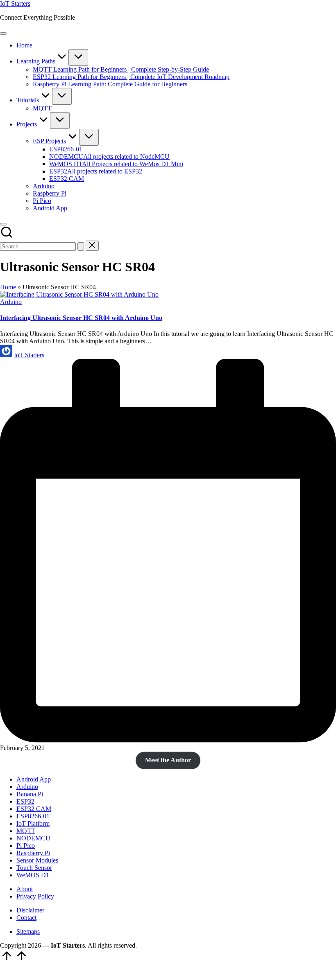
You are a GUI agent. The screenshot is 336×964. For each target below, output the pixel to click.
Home (8, 287)
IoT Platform (33, 823)
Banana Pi (29, 794)
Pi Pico (25, 845)
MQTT (25, 830)
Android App (33, 779)
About (24, 888)
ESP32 (25, 801)
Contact (26, 917)
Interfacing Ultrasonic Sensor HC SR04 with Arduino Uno (81, 317)
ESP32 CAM (33, 808)
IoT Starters (15, 3)
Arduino (11, 301)
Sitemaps (28, 931)
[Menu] (3, 33)
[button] (80, 246)
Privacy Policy (35, 896)
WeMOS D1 (32, 875)
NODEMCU (33, 838)
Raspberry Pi (33, 852)
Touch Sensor (34, 867)
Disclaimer (30, 910)
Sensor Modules (37, 860)
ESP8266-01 (33, 816)
